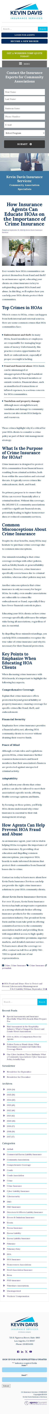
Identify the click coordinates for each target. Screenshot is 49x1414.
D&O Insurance (14, 1207)
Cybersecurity (13, 1196)
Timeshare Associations (18, 1285)
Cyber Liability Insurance (18, 1191)
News (9, 1275)
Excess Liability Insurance (18, 1238)
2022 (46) (11, 1110)
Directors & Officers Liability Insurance (25, 1212)
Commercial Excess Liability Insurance (24, 1154)
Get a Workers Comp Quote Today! (24, 55)
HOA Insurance (14, 1259)
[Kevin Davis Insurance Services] (24, 11)
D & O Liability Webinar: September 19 (27, 989)
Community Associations (18, 1159)
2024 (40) (11, 1100)
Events (10, 1223)
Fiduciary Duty (13, 1249)
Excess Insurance (14, 1228)
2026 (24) (11, 1089)
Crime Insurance (18, 965)
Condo (10, 1170)
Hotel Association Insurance (20, 1270)
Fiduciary (11, 1243)
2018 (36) (11, 1131)
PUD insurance (14, 1280)
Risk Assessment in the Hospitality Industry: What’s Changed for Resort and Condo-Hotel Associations (25, 1029)
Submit (22, 144)
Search (43, 29)
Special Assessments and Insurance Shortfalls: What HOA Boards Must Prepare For (27, 1019)
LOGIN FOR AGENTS (25, 35)
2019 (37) (11, 1126)
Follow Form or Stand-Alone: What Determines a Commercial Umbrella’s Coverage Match (24, 1046)
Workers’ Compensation (18, 1296)
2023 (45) (11, 1105)
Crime (7, 965)
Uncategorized (14, 1291)
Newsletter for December (19, 1077)
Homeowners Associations (19, 1265)
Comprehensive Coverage (19, 1165)
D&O (9, 1201)
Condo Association (15, 1175)
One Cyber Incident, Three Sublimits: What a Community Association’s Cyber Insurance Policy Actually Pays (27, 1056)
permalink (6, 968)
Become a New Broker (25, 41)
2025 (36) (11, 1094)
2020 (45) (11, 1121)
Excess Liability (14, 1233)
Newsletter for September (19, 1072)
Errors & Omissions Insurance (20, 1217)
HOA (9, 1254)
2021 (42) (11, 1115)
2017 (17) (10, 1136)
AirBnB (10, 1149)
